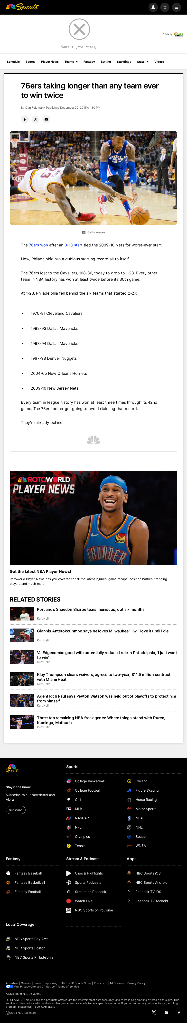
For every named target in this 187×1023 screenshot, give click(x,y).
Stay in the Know (18, 787)
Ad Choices (117, 983)
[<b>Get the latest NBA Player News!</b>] (93, 518)
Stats (141, 61)
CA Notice (48, 986)
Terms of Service (68, 986)
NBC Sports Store (79, 983)
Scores (30, 61)
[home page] (22, 7)
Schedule (13, 61)
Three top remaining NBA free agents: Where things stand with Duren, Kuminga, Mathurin (101, 720)
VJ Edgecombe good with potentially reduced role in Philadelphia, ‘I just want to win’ (107, 655)
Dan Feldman (34, 107)
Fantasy (89, 61)
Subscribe (15, 810)
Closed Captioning (45, 983)
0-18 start (74, 245)
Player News (50, 61)
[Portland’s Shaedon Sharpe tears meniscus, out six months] (22, 614)
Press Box (100, 983)
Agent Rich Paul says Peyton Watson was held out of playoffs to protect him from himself (106, 698)
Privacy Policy (136, 983)
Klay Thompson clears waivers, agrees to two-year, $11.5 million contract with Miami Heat (103, 677)
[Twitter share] (35, 119)
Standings (124, 61)
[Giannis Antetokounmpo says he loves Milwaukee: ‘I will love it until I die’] (22, 635)
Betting (106, 61)
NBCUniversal (31, 994)
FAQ (62, 983)
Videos (159, 61)
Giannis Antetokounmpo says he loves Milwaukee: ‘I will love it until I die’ (103, 631)
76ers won (38, 245)
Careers (26, 983)
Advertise (12, 983)
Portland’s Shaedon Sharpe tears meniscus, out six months (91, 609)
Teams (69, 61)
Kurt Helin (43, 618)
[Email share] (46, 119)
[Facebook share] (25, 119)
